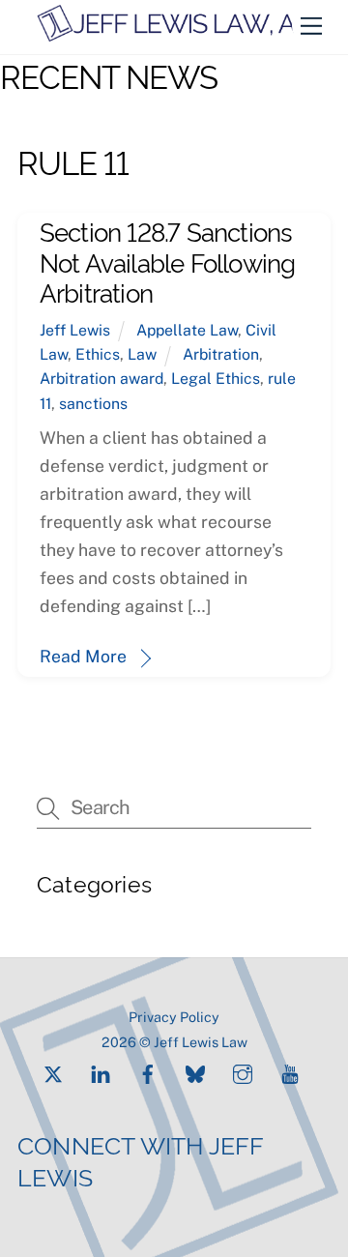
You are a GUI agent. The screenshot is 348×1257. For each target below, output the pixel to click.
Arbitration (221, 354)
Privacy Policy (174, 1017)
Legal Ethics (215, 378)
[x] (53, 1072)
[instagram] (242, 1072)
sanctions (93, 404)
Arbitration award (101, 378)
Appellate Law (187, 330)
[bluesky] (195, 1072)
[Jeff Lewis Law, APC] (182, 34)
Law (142, 354)
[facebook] (148, 1072)
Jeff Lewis (75, 330)
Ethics (97, 354)
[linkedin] (100, 1072)
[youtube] (290, 1072)
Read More (83, 656)
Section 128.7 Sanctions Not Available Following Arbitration (168, 260)
